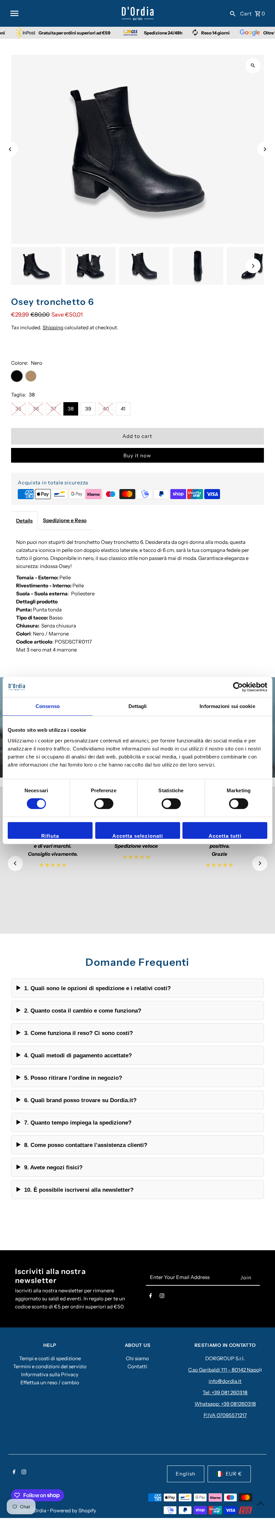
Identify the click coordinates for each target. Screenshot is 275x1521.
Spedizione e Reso (65, 520)
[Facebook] (150, 1297)
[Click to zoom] (253, 65)
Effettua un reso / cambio (49, 1382)
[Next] (264, 149)
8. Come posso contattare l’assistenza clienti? (85, 1145)
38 (71, 408)
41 (123, 408)
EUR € (234, 1474)
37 (53, 408)
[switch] (103, 803)
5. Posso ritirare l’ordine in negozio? (73, 1078)
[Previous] (10, 149)
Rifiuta (50, 836)
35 (18, 408)
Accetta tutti (225, 836)
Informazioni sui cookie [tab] (227, 706)
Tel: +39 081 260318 (225, 1392)
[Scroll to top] (260, 1503)
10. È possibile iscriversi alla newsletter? (78, 1190)
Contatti (137, 1366)
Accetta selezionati (137, 836)
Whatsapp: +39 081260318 (225, 1404)
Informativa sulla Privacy (49, 1374)
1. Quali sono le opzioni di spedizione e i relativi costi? (97, 988)
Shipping (53, 327)
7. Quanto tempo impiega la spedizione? (77, 1123)
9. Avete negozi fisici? (53, 1167)
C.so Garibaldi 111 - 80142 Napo (223, 1370)
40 (106, 408)
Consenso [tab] (48, 706)
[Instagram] (162, 1297)
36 (36, 408)
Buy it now (137, 455)
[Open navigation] (63, 13)
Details (24, 520)
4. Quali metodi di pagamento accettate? (78, 1055)
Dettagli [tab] (137, 706)
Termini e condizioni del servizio (50, 1366)
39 (88, 408)
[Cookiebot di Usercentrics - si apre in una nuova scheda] (238, 687)
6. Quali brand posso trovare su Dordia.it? (80, 1100)
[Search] (232, 13)
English (186, 1474)
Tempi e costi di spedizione (50, 1358)
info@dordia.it (225, 1381)
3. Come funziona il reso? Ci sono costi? (78, 1033)
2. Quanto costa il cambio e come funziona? (82, 1011)
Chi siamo (137, 1358)
